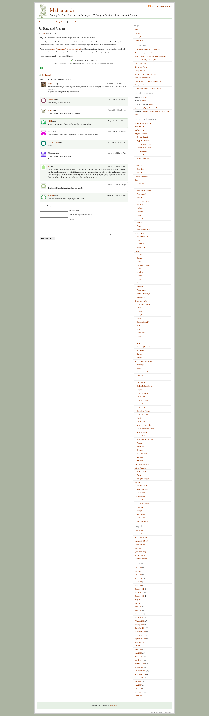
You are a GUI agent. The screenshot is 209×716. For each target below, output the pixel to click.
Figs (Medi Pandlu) (143, 265)
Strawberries (141, 297)
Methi (139, 340)
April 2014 (138, 578)
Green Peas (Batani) (143, 411)
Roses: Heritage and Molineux (145, 53)
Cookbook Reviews (141, 176)
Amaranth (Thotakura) (144, 304)
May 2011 (138, 610)
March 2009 (139, 695)
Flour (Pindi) (139, 233)
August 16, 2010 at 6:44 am (117, 110)
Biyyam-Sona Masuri (144, 144)
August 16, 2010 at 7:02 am (117, 121)
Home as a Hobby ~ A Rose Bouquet (147, 49)
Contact (88, 22)
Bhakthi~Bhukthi (140, 130)
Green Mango (141, 404)
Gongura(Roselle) (143, 322)
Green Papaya (141, 407)
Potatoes (140, 443)
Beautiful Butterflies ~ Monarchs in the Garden (150, 56)
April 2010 (138, 656)
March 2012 (139, 592)
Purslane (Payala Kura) (145, 347)
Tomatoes (140, 450)
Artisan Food (139, 126)
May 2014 (138, 574)
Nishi (50, 121)
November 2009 (140, 674)
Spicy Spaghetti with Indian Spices (152, 108)
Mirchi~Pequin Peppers (145, 439)
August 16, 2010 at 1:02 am (117, 99)
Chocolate (140, 169)
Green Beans (141, 396)
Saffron (139, 354)
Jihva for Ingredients (142, 464)
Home (41, 22)
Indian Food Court (141, 537)
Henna (139, 325)
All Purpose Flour (143, 236)
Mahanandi (62, 9)
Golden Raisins (142, 219)
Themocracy (168, 712)
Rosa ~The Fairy (140, 63)
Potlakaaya (140, 446)
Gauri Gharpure (53, 142)
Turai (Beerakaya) (143, 453)
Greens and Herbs (141, 301)
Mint (138, 343)
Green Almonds (142, 393)
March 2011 (139, 617)
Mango (139, 275)
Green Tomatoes (142, 414)
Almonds (140, 204)
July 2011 (138, 603)
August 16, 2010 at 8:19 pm (117, 184)
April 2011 (138, 614)
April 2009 (138, 692)
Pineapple (140, 286)
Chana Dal (140, 183)
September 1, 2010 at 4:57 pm (116, 195)
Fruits (137, 251)
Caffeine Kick (139, 165)
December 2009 (140, 670)
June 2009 (138, 685)
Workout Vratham (143, 521)
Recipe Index (60, 22)
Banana (139, 258)
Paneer (139, 475)
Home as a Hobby (143, 503)
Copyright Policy (75, 22)
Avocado (140, 368)
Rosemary (140, 350)
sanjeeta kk (51, 83)
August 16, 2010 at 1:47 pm (117, 153)
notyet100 (51, 99)
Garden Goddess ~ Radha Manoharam (148, 81)
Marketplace (141, 514)
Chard (139, 307)
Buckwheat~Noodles (144, 147)
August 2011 (139, 599)
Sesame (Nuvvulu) (143, 229)
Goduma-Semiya (142, 155)
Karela (139, 418)
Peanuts (139, 222)
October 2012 (139, 589)
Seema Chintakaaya (143, 293)
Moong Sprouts (142, 489)
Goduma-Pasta (142, 151)
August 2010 (139, 642)
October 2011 (139, 596)
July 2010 (138, 646)
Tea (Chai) (140, 172)
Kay (49, 166)
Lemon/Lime (141, 421)
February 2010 (140, 663)
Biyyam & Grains (141, 133)
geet (136, 108)
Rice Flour (140, 243)
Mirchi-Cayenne (142, 432)
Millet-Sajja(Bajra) (143, 158)
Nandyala (138, 548)
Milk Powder (141, 471)
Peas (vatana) (141, 194)
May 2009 (138, 688)
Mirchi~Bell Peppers (144, 436)
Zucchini (140, 460)
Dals (136, 180)
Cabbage (140, 375)
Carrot (139, 379)
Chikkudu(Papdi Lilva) (144, 386)
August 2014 (139, 571)
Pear (138, 283)
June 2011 (138, 606)
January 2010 (139, 667)
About (49, 22)
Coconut (140, 211)
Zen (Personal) (46, 75)
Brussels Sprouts (142, 372)
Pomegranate (141, 290)
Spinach (139, 357)
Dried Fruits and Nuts (142, 201)
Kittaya (139, 510)
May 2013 (138, 585)
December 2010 (140, 628)
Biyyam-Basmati (142, 137)
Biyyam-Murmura (143, 140)
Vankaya (140, 457)
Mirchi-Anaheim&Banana (145, 428)
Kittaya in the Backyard (143, 77)
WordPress (113, 705)
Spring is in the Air (141, 85)
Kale (138, 329)
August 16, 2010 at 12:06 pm (116, 142)
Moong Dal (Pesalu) (144, 190)
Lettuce (139, 336)
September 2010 (140, 638)
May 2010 (138, 653)
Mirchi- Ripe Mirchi (144, 425)
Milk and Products (141, 468)
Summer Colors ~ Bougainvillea (145, 74)
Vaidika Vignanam (141, 558)
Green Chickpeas (142, 400)
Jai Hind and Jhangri (52, 28)
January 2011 (139, 624)
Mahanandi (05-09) (141, 541)
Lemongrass (141, 332)
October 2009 (139, 678)
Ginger (139, 389)
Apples (139, 254)
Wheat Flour (141, 247)
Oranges (140, 279)
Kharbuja (140, 272)
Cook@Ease (139, 530)
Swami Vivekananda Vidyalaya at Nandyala (65, 49)
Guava (139, 268)
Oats (138, 162)
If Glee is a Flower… (142, 67)
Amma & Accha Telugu (143, 123)
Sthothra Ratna (140, 555)
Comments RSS (166, 6)
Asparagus (140, 364)
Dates (139, 215)
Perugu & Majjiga (143, 478)
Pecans (139, 226)
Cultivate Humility (141, 534)
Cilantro (139, 311)
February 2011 (140, 621)
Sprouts (137, 482)
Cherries (140, 261)
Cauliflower (141, 382)
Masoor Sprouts (142, 485)
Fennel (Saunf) (142, 318)
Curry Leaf (140, 315)
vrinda (50, 110)
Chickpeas (140, 187)
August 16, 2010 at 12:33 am (116, 83)
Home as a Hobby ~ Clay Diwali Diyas (148, 88)
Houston (140, 507)
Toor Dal (140, 197)
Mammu (51, 195)
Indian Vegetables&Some (143, 361)
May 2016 (138, 567)
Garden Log (141, 500)
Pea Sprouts (141, 492)
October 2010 (139, 635)
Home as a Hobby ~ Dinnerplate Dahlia (148, 60)
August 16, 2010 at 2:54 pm (117, 166)
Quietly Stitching (140, 551)
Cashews (140, 208)
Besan (139, 240)
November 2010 (140, 631)
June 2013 (138, 582)
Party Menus (141, 517)
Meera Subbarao (140, 544)
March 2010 (139, 660)
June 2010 (138, 649)
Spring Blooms (140, 70)
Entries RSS (156, 6)
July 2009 (138, 681)
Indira (43, 33)
